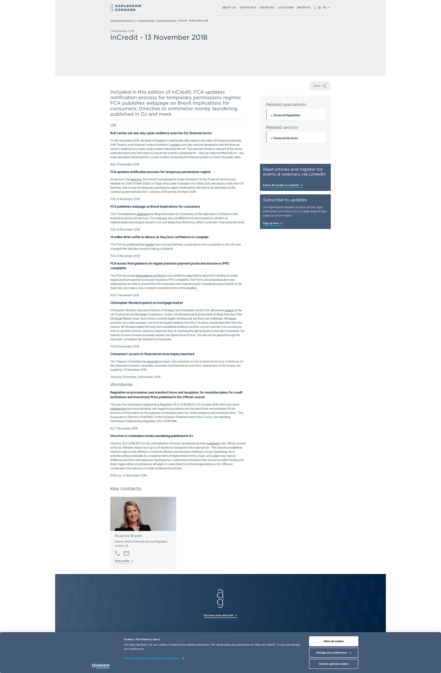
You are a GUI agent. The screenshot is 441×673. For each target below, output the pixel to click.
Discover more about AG (219, 615)
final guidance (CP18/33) (151, 275)
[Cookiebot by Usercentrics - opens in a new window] (101, 666)
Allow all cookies (334, 641)
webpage (142, 214)
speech (229, 310)
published (213, 443)
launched (152, 361)
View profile (122, 560)
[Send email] (126, 553)
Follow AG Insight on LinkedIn (281, 185)
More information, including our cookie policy (151, 658)
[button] (229, 8)
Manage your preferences (331, 652)
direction (136, 179)
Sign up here (271, 223)
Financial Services (286, 138)
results (150, 244)
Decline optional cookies (333, 663)
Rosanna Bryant (128, 536)
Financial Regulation (287, 115)
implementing (118, 408)
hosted (174, 144)
